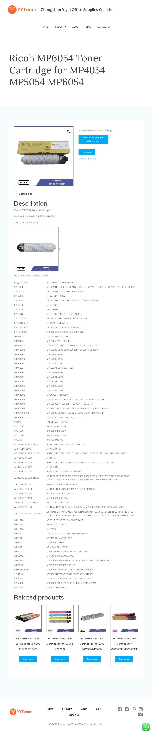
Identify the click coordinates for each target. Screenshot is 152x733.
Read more (28, 659)
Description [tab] (26, 193)
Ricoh (93, 158)
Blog (88, 26)
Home (45, 26)
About (76, 26)
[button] (68, 131)
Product (59, 26)
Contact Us (104, 26)
